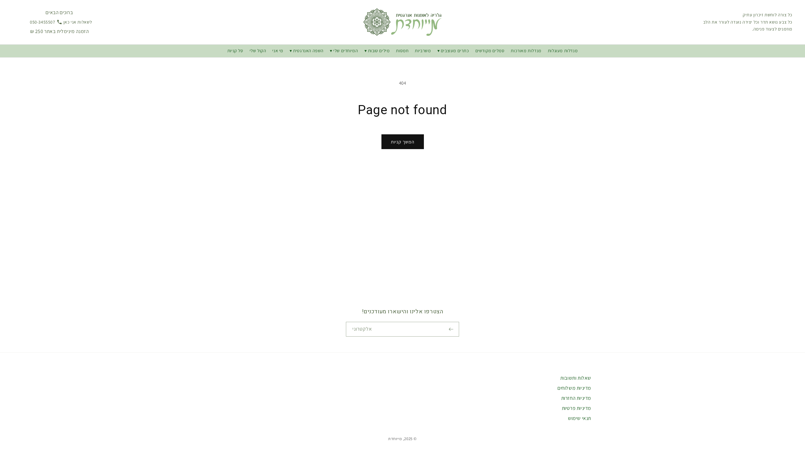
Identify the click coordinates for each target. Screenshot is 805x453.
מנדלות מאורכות (526, 50)
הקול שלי (258, 50)
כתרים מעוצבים (455, 50)
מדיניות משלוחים (574, 388)
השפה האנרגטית (308, 50)
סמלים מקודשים (490, 50)
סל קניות (235, 50)
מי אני (277, 50)
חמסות (402, 50)
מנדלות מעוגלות (563, 50)
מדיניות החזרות (576, 398)
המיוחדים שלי (345, 50)
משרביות (423, 50)
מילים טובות (378, 50)
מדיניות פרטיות (576, 408)
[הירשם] (452, 329)
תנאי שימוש (579, 418)
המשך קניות (402, 142)
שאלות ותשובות (575, 378)
